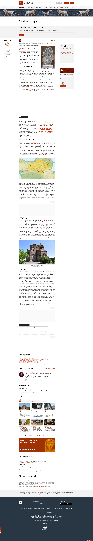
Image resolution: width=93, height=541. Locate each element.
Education (38, 7)
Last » (48, 435)
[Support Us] (0, 530)
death (46, 232)
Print (6, 54)
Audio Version (43, 43)
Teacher (63, 81)
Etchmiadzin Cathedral (65, 57)
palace (27, 129)
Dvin (30, 90)
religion (34, 143)
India (20, 294)
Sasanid (26, 89)
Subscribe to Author (8, 52)
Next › (44, 435)
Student (63, 82)
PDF (9, 54)
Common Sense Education (68, 492)
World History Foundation (37, 515)
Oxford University (44, 492)
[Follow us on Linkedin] (47, 512)
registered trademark (54, 520)
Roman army (28, 81)
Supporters (66, 508)
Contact (25, 508)
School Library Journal (58, 493)
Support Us (59, 7)
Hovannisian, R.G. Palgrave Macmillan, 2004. (33, 359)
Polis (51, 85)
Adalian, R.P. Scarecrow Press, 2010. (29, 357)
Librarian (63, 83)
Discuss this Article (25, 324)
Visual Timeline (68, 48)
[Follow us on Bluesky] (45, 512)
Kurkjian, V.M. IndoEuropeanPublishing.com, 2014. (30, 360)
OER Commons (49, 493)
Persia (24, 127)
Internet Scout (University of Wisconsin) (26, 493)
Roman (45, 81)
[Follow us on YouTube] (51, 512)
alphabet (36, 156)
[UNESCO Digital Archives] (46, 527)
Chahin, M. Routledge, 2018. (27, 358)
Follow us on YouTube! (24, 116)
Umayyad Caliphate (23, 273)
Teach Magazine (67, 493)
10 (41, 435)
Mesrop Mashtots (43, 154)
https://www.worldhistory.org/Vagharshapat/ (28, 462)
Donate (32, 449)
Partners (60, 508)
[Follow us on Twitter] (44, 512)
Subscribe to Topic (8, 51)
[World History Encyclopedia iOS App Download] (63, 504)
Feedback (35, 508)
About (66, 7)
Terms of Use (55, 508)
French (20, 388)
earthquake (51, 275)
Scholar (63, 84)
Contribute (51, 7)
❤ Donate (21, 35)
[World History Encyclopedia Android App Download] (69, 504)
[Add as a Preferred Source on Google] (7, 57)
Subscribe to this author (50, 368)
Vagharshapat (67, 53)
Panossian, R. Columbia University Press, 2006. (28, 361)
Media (45, 7)
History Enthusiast (65, 80)
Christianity (48, 142)
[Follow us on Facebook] (42, 512)
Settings (70, 508)
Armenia (24, 48)
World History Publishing (35, 516)
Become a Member (24, 449)
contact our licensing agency (39, 486)
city (20, 48)
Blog (39, 508)
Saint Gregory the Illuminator (27, 58)
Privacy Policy (49, 508)
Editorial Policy (43, 508)
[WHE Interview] (26, 380)
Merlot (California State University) (40, 493)
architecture (47, 220)
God (27, 186)
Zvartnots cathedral (30, 235)
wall (26, 77)
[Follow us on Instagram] (49, 512)
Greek (42, 85)
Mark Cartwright (29, 372)
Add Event (63, 48)
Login (72, 7)
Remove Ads (89, 540)
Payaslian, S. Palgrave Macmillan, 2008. (28, 362)
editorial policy (44, 332)
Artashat (52, 71)
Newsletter (30, 508)
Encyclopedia (30, 7)
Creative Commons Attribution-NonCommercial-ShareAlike (42, 480)
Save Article (7, 50)
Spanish (24, 388)
